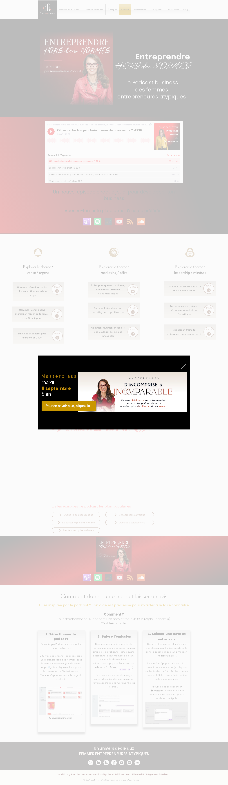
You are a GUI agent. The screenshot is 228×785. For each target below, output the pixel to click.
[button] (184, 366)
